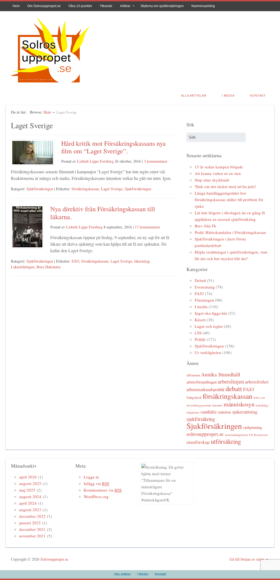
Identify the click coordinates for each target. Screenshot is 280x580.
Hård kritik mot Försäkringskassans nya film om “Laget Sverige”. (113, 147)
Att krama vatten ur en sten (218, 173)
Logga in (91, 477)
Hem (16, 6)
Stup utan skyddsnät (212, 180)
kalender (217, 405)
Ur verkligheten (208, 352)
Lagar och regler (209, 326)
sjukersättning (244, 412)
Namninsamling (203, 6)
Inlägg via (96, 483)
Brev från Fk (205, 225)
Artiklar (125, 6)
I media (201, 306)
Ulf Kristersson (258, 435)
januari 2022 (30, 522)
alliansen (193, 375)
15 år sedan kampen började (219, 166)
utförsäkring (226, 441)
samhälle (208, 412)
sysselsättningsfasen (236, 435)
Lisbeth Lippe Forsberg (95, 161)
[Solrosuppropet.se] (50, 84)
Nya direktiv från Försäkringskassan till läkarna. (102, 212)
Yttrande (106, 6)
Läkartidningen (22, 266)
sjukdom (224, 412)
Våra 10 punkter (80, 6)
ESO (75, 261)
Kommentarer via (103, 490)
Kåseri (200, 319)
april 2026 (28, 477)
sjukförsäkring (200, 418)
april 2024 (28, 503)
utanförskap (198, 442)
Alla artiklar (193, 95)
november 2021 (32, 536)
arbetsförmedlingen (201, 382)
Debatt (200, 280)
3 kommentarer (155, 161)
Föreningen (204, 300)
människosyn (239, 404)
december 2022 (32, 516)
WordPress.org (96, 496)
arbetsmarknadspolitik (205, 389)
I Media (228, 95)
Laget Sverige (111, 188)
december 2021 (32, 529)
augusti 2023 (30, 509)
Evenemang (205, 287)
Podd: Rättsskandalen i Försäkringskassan (230, 232)
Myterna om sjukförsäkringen (162, 6)
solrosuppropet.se (205, 433)
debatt (234, 388)
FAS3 (199, 293)
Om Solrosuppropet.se (44, 6)
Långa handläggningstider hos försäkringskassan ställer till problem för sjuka (229, 199)
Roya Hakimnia (48, 266)
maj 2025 (27, 490)
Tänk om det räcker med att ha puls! (225, 186)
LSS (198, 332)
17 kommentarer (147, 227)
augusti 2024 (30, 496)
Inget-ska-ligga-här (211, 313)
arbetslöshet (257, 382)
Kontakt (258, 95)
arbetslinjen (231, 381)
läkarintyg (142, 261)
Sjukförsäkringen (40, 188)
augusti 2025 (30, 483)
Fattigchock (194, 397)
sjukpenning (252, 427)
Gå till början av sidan (247, 559)
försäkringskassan (85, 188)
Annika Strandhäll (220, 374)
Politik (200, 339)
